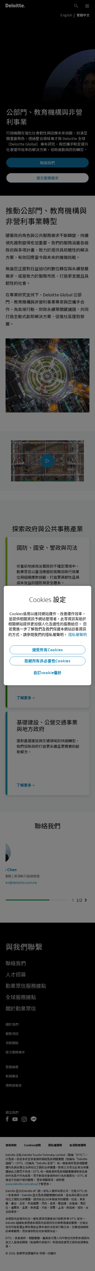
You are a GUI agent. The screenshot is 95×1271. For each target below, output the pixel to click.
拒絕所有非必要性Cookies (47, 660)
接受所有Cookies (47, 649)
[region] (47, 635)
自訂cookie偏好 (47, 672)
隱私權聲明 (77, 634)
